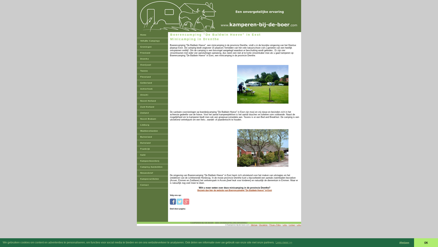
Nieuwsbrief (146, 173)
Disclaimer (263, 225)
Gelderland (146, 83)
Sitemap (254, 225)
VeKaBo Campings (150, 41)
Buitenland (146, 137)
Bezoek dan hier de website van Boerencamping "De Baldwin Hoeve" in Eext (234, 190)
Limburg (144, 125)
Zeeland (144, 113)
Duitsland (145, 143)
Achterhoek (146, 89)
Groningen (146, 47)
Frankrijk (145, 149)
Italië (143, 155)
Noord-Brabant (148, 119)
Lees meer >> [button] (284, 242)
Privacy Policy (275, 225)
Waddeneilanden (149, 131)
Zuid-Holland (147, 107)
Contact (144, 185)
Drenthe (144, 59)
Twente (144, 71)
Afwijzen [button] (404, 242)
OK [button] (426, 242)
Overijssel (145, 65)
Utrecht (144, 95)
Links (285, 225)
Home (143, 35)
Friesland (145, 53)
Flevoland (145, 77)
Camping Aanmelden (151, 167)
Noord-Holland (148, 101)
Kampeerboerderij (149, 161)
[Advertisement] (193, 78)
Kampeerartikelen (149, 179)
